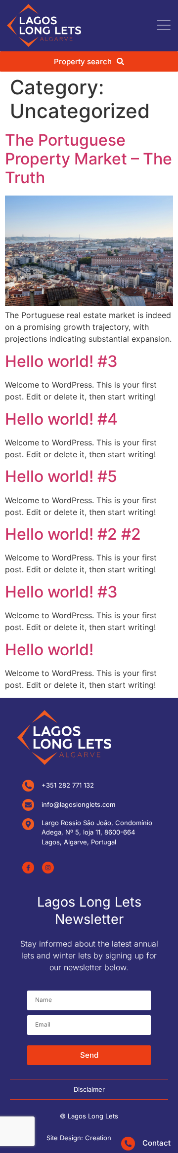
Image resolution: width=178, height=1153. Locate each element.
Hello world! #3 (61, 361)
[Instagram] (48, 868)
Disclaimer (89, 1089)
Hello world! (49, 649)
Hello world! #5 (61, 476)
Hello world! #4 (61, 419)
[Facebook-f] (28, 868)
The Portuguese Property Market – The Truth (88, 159)
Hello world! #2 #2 (73, 534)
